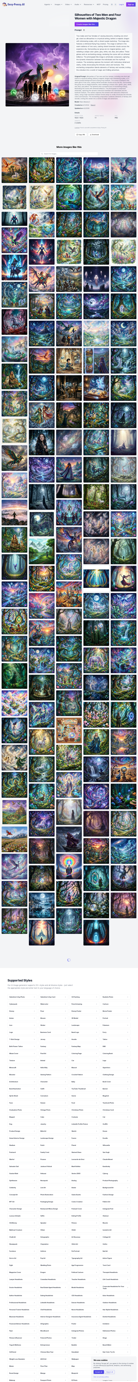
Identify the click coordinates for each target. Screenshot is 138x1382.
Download (95, 134)
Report (93, 105)
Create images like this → (86, 24)
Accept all (98, 1372)
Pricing (105, 4)
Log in (121, 4)
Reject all (109, 1372)
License (77, 127)
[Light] (115, 4)
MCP (99, 4)
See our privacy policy (101, 1377)
